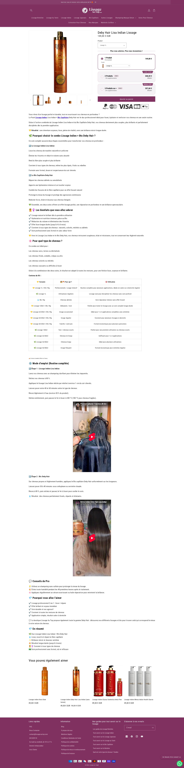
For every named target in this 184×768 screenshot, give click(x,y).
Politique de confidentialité (69, 742)
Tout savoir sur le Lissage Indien (103, 733)
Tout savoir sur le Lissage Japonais (104, 737)
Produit (100, 41)
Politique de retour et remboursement (73, 750)
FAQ (30, 727)
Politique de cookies (67, 746)
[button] (31, 10)
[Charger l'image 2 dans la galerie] (49, 100)
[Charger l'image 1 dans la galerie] (38, 100)
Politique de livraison (68, 753)
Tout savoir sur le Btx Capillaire (103, 744)
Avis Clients (33, 750)
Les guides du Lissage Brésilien (103, 729)
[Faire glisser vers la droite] (90, 100)
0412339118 (33, 738)
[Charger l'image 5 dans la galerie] (83, 100)
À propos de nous (66, 730)
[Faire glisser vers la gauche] (31, 100)
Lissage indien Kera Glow (37, 699)
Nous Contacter (34, 730)
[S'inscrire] (152, 727)
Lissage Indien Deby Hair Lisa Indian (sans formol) (75, 701)
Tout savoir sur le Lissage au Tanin (104, 741)
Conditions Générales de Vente (71, 738)
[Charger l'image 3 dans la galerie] (60, 100)
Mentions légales (66, 734)
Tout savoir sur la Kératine (101, 748)
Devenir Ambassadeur (36, 746)
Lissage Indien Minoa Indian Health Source (138, 699)
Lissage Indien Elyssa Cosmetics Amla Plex (107, 699)
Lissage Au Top (94, 765)
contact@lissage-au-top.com (38, 734)
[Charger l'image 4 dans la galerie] (71, 100)
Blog (62, 727)
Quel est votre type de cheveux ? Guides (105, 752)
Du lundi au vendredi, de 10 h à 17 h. (40, 742)
